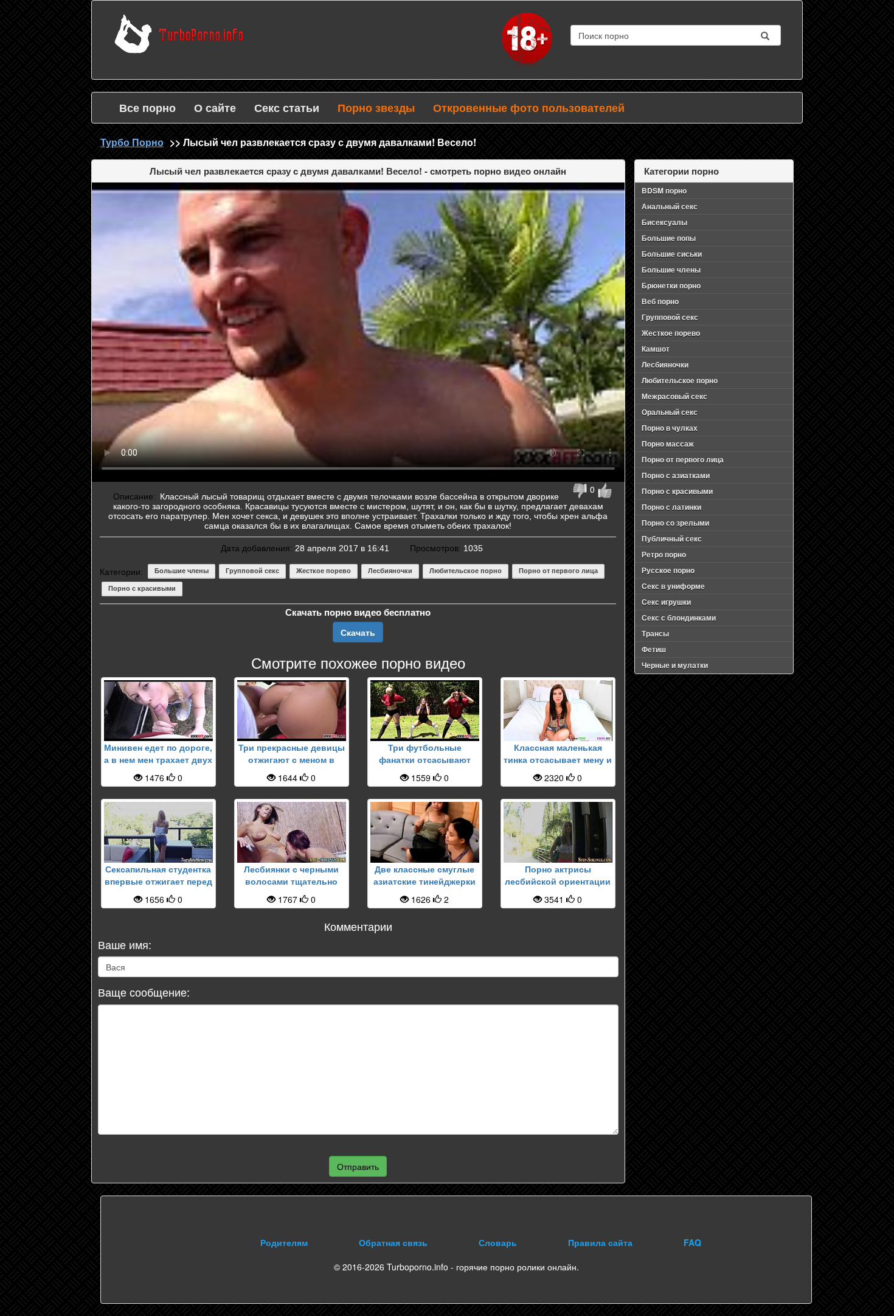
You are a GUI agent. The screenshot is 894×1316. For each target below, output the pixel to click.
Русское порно (668, 570)
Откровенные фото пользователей (529, 108)
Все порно (147, 108)
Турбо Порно (132, 142)
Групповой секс (252, 570)
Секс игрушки (666, 601)
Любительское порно (465, 570)
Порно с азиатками (676, 475)
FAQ (692, 1242)
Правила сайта (600, 1242)
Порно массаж (668, 443)
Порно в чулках (670, 427)
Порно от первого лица (558, 570)
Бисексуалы (664, 222)
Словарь (498, 1242)
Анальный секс (670, 206)
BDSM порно (664, 190)
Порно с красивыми (142, 588)
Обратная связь (393, 1242)
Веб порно (660, 301)
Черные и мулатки (675, 665)
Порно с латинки (671, 506)
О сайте (215, 108)
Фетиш (654, 649)
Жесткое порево (323, 570)
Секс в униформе (673, 585)
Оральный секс (670, 411)
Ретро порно (664, 554)
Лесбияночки (390, 570)
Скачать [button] (358, 632)
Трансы (655, 633)
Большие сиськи (672, 253)
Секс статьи (286, 108)
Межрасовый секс (674, 396)
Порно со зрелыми (675, 522)
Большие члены (181, 570)
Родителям (284, 1242)
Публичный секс (672, 538)
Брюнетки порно (671, 285)
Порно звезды (376, 108)
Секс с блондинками (679, 617)
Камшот (656, 348)
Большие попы (669, 237)
